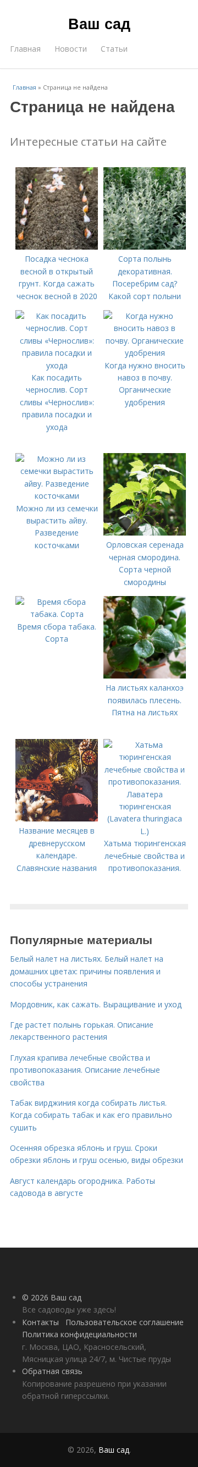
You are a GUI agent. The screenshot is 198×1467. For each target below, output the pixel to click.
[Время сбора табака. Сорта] (56, 614)
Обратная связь (52, 1371)
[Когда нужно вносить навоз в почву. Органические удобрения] (144, 353)
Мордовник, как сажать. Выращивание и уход (96, 1004)
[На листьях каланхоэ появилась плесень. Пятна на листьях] (144, 675)
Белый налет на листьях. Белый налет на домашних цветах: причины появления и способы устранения (86, 971)
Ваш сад (99, 23)
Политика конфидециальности (79, 1334)
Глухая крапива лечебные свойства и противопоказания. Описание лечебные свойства (85, 1070)
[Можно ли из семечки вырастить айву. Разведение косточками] (56, 495)
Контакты (40, 1322)
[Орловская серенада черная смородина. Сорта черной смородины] (144, 532)
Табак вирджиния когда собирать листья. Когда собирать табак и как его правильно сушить (91, 1115)
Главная (25, 48)
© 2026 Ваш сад (51, 1297)
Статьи (114, 48)
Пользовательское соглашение (124, 1322)
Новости (70, 48)
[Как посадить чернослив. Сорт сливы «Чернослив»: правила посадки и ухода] (56, 365)
